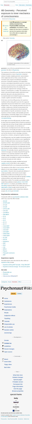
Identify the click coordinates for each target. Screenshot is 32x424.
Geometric (14, 281)
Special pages (17, 379)
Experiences (8, 304)
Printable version (18, 382)
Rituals (6, 312)
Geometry (12, 38)
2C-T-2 (5, 222)
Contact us (7, 343)
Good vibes (7, 361)
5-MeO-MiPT (6, 235)
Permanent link (17, 384)
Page (2, 5)
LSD (6, 191)
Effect (19, 281)
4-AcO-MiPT (6, 228)
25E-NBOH (6, 214)
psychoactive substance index (20, 196)
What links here (18, 375)
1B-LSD (5, 201)
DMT (2, 183)
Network (6, 359)
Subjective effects (9, 315)
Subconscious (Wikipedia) (9, 276)
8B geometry (12, 18)
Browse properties (17, 391)
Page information (18, 386)
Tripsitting (7, 318)
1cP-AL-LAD (6, 208)
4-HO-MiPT (6, 231)
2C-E (4, 218)
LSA (4, 247)
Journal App (8, 333)
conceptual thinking (6, 118)
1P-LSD (5, 205)
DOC (4, 245)
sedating (28, 176)
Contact (19, 293)
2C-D (4, 216)
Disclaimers (20, 419)
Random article (9, 330)
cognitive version (5, 163)
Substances (7, 301)
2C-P (4, 220)
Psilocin (5, 251)
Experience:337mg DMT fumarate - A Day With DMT (16, 264)
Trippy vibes (8, 364)
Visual (9, 281)
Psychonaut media (10, 307)
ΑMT (4, 254)
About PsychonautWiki (12, 419)
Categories (4, 281)
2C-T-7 (5, 224)
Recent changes (9, 349)
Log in (2, 286)
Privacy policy (4, 419)
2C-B (9, 191)
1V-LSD (5, 206)
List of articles (8, 327)
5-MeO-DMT (6, 233)
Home (6, 298)
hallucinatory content (6, 187)
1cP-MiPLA (6, 212)
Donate (13, 293)
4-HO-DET (6, 229)
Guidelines (7, 346)
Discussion (6, 5)
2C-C (7, 183)
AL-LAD (5, 237)
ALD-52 (5, 239)
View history (28, 5)
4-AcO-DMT (25, 182)
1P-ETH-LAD (6, 203)
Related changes (18, 377)
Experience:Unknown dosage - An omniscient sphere (16, 266)
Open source (8, 352)
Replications (8, 310)
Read (17, 5)
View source (22, 5)
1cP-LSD (5, 210)
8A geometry (16, 70)
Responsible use (7, 272)
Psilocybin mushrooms (9, 253)
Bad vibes (7, 367)
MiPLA (4, 249)
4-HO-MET (16, 191)
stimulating (4, 185)
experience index (5, 262)
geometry (3, 70)
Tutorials (6, 321)
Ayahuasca (6, 241)
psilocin (19, 182)
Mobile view (26, 419)
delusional (3, 150)
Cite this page (18, 389)
